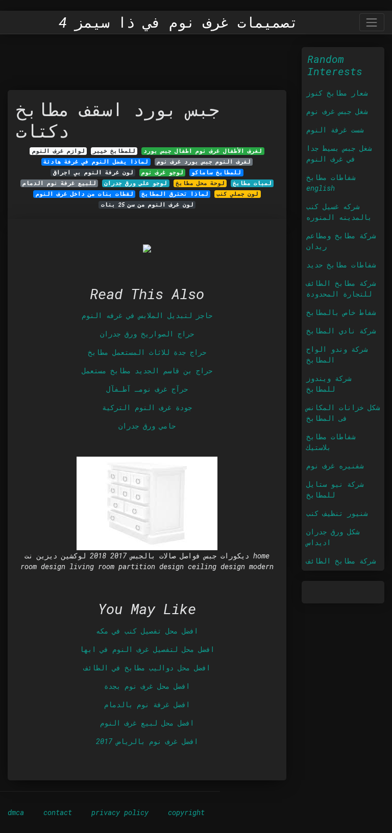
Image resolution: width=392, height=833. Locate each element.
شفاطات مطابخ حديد (341, 264)
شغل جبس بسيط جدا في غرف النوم (339, 153)
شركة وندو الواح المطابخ (337, 354)
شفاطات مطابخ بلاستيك (330, 442)
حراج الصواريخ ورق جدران (147, 334)
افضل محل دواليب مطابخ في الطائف (147, 667)
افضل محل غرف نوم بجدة (147, 686)
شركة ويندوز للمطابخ (328, 383)
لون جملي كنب (237, 193)
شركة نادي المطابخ (341, 330)
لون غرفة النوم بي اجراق (93, 172)
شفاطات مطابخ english (330, 182)
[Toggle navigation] (371, 22)
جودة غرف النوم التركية (147, 407)
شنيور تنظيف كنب (337, 513)
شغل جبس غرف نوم (337, 111)
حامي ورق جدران (147, 426)
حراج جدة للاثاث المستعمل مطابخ (147, 352)
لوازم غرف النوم (58, 150)
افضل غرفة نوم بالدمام (147, 704)
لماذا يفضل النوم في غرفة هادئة (95, 161)
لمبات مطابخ (252, 183)
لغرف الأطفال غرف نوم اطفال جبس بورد (202, 150)
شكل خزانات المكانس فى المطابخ (343, 412)
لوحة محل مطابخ (200, 183)
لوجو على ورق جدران (135, 183)
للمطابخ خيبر (114, 150)
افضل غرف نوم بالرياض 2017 (147, 741)
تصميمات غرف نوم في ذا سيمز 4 (178, 22)
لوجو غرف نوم (162, 172)
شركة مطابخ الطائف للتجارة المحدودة (341, 288)
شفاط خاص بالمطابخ (341, 312)
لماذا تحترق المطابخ (174, 193)
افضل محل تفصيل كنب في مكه (147, 631)
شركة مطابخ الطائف (341, 561)
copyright (186, 812)
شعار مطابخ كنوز (337, 93)
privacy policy (120, 812)
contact (57, 812)
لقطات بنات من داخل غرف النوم (84, 193)
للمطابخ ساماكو (216, 172)
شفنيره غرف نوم (334, 465)
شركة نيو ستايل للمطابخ (334, 489)
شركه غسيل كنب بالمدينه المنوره (339, 211)
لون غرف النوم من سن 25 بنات (147, 204)
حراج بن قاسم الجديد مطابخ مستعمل (147, 370)
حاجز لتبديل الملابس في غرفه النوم (147, 315)
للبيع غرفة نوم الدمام (59, 183)
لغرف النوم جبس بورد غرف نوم (204, 161)
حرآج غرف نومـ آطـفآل (147, 389)
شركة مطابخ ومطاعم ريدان (341, 241)
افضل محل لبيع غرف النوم (147, 723)
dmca (16, 812)
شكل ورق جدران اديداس (332, 537)
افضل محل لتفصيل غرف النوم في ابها (147, 649)
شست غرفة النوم (334, 129)
